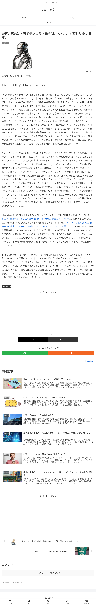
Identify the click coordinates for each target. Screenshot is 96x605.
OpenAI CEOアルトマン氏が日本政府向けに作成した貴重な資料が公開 (35, 219)
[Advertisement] (48, 310)
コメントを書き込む (48, 572)
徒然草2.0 (7, 287)
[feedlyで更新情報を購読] (25, 353)
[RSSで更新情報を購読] (71, 353)
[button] (63, 339)
